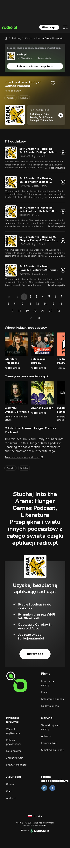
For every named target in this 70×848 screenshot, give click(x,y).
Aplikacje (46, 736)
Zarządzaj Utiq (14, 758)
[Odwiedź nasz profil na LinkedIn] (44, 788)
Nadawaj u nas (50, 706)
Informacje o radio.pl (48, 683)
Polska (37, 816)
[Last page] (39, 318)
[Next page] (31, 318)
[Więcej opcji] (63, 83)
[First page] (9, 297)
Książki (10, 98)
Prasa (44, 692)
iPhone (10, 784)
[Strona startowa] (6, 38)
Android (11, 798)
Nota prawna (14, 751)
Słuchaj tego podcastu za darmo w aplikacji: (34, 48)
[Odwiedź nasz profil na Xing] (52, 788)
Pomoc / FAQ (49, 743)
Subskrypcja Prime (52, 750)
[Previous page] (17, 297)
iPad (8, 791)
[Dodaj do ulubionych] (53, 83)
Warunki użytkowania (13, 731)
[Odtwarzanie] (60, 115)
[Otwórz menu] (65, 27)
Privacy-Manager (16, 765)
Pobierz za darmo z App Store (35, 66)
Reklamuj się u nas (52, 699)
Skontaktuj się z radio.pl (50, 727)
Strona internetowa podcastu (22, 457)
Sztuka (24, 98)
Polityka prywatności (13, 742)
